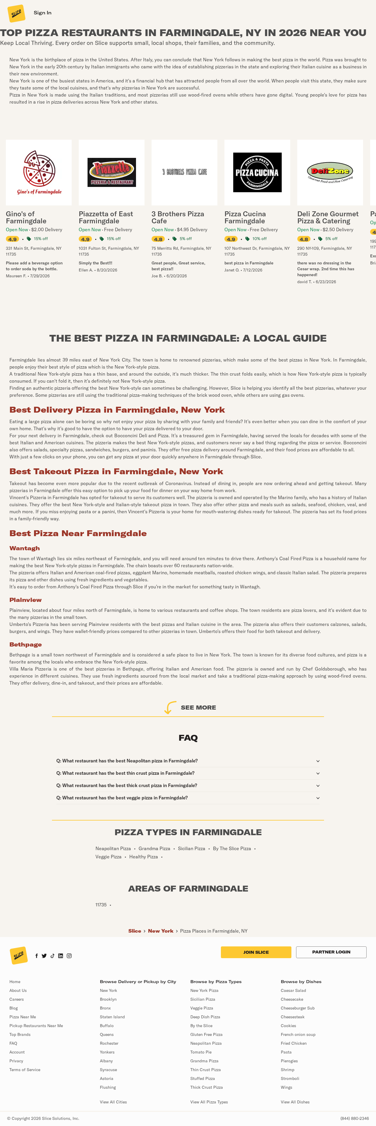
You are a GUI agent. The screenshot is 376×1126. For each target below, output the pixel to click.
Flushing (108, 1087)
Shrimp (287, 1069)
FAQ (13, 1043)
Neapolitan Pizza (206, 1043)
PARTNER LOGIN (331, 952)
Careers (16, 999)
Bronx (105, 1008)
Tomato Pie (201, 1052)
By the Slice (201, 1025)
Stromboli (290, 1078)
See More (198, 707)
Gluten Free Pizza (206, 1034)
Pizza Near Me (22, 1016)
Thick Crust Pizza (206, 1087)
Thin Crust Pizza (205, 1069)
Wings (286, 1087)
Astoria (106, 1078)
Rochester (109, 1043)
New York (161, 931)
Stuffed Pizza (202, 1078)
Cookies (288, 1025)
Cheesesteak (293, 1016)
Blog (13, 1008)
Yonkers (107, 1052)
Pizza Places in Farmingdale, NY (214, 931)
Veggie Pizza (201, 1008)
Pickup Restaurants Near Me (36, 1025)
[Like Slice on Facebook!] (36, 956)
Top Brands (20, 1034)
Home (14, 981)
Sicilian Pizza (202, 999)
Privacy (16, 1060)
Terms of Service (24, 1069)
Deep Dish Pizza (205, 1016)
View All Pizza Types (209, 1102)
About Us (18, 990)
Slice (134, 931)
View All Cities (113, 1102)
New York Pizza (204, 990)
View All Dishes (295, 1102)
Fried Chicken (294, 1043)
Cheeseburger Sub (298, 1008)
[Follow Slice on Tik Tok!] (53, 956)
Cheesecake (292, 999)
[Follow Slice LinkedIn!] (60, 956)
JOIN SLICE (256, 952)
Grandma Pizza (204, 1060)
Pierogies (289, 1060)
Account (17, 1052)
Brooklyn (108, 999)
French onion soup (298, 1034)
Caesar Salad (293, 990)
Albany (106, 1060)
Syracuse (108, 1069)
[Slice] (16, 13)
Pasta (286, 1052)
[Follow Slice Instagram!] (69, 956)
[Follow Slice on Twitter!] (44, 956)
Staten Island (112, 1016)
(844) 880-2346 (354, 1118)
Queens (107, 1034)
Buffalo (107, 1025)
